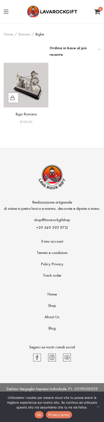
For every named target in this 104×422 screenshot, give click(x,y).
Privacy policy (59, 415)
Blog (52, 328)
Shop (52, 305)
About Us (52, 316)
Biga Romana (26, 114)
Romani (24, 34)
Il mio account (52, 241)
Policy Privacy (52, 263)
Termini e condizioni (52, 252)
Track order (52, 275)
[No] (98, 406)
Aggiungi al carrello (13, 98)
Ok (39, 415)
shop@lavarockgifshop (52, 219)
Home (8, 34)
